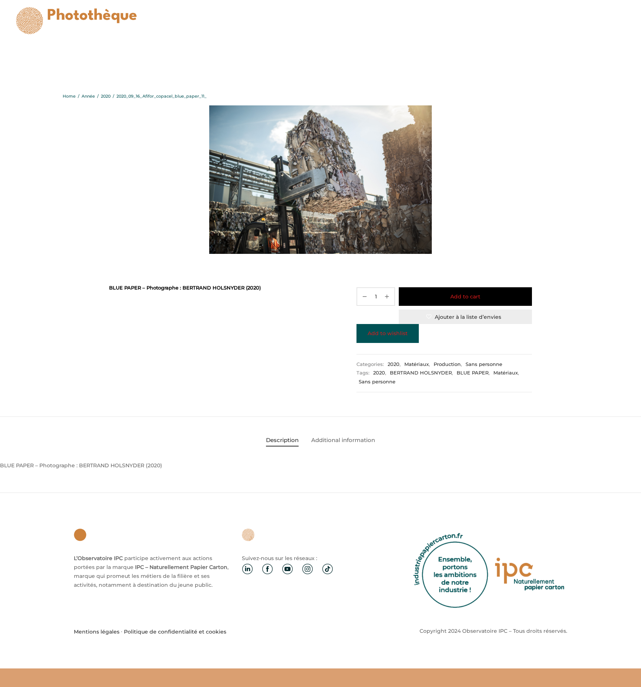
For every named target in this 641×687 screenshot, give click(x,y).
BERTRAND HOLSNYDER (421, 373)
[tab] (282, 440)
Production (447, 364)
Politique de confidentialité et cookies (175, 631)
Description (282, 440)
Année (88, 96)
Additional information (343, 440)
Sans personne (484, 364)
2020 (106, 96)
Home (69, 96)
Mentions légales (96, 631)
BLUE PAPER (473, 373)
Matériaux (416, 364)
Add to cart (465, 296)
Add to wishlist (388, 333)
